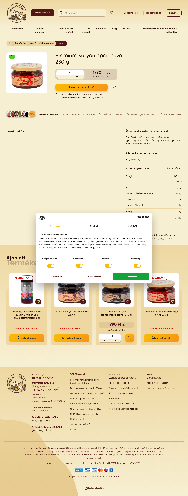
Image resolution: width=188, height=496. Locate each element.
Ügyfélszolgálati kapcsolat (143, 114)
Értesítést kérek (27, 338)
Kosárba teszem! (79, 87)
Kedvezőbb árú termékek (65, 30)
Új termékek (85, 30)
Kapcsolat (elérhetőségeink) (161, 388)
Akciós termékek (39, 30)
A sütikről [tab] (132, 226)
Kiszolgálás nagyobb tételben (123, 409)
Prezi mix (74, 430)
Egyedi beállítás (94, 276)
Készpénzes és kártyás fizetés (80, 114)
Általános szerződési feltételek (123, 388)
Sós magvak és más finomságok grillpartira (160, 30)
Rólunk (126, 29)
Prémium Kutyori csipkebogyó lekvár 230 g (161, 313)
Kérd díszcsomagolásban (121, 404)
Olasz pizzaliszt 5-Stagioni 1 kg (85, 409)
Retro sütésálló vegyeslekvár (84, 404)
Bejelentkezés (131, 13)
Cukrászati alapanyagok (42, 43)
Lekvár (61, 43)
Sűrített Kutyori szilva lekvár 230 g (72, 313)
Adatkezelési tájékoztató (121, 393)
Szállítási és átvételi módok (122, 378)
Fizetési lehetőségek (119, 383)
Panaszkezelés (116, 399)
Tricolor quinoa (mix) (80, 424)
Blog (114, 29)
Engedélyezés (131, 276)
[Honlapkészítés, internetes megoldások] (94, 488)
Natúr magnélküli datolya (82, 399)
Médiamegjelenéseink (158, 383)
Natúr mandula (77, 419)
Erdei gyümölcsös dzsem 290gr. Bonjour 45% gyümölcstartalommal (27, 315)
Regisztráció (152, 13)
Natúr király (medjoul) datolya (84, 414)
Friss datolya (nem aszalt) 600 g (86, 388)
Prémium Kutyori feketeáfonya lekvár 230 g (116, 313)
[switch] (79, 266)
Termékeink (41, 12)
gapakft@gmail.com (42, 430)
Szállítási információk (112, 114)
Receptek (101, 29)
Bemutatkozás (154, 378)
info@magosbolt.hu (41, 421)
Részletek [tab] (94, 226)
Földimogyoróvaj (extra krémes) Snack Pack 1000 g (85, 381)
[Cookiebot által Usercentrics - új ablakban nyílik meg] (137, 218)
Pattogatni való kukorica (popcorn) (87, 393)
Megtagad (57, 276)
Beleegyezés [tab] (55, 226)
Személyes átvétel (173, 114)
